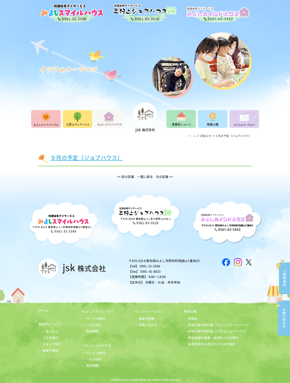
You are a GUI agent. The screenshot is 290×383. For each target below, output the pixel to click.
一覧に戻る (145, 177)
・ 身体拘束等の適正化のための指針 (210, 344)
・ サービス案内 (93, 319)
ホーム (192, 136)
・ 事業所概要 (144, 319)
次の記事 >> (164, 177)
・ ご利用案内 (48, 338)
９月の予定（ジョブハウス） (86, 158)
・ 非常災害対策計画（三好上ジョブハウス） (216, 331)
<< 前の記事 (125, 177)
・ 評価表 (190, 319)
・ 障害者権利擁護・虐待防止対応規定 (211, 338)
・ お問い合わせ (146, 325)
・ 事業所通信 (48, 351)
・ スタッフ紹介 (50, 344)
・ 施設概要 (90, 331)
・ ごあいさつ (48, 331)
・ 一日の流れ (92, 325)
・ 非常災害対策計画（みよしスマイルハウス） (218, 325)
